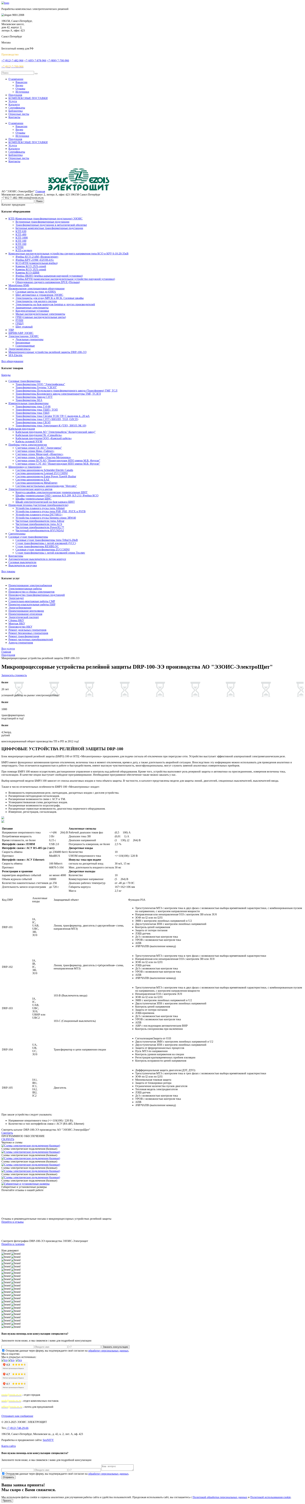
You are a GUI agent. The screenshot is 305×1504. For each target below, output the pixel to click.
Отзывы (20, 88)
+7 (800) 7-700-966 (58, 60)
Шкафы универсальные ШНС (34, 498)
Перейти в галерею (13, 1244)
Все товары (8, 571)
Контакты (14, 117)
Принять (7, 1500)
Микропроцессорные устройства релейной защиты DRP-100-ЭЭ (47, 352)
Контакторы (15, 555)
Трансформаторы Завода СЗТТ (34, 396)
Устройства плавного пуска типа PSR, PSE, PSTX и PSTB (51, 511)
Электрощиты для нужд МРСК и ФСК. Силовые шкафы (50, 298)
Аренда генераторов (20, 642)
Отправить (8, 1477)
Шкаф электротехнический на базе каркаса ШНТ (45, 501)
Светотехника (16, 533)
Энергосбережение (19, 607)
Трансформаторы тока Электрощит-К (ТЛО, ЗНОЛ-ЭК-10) (51, 425)
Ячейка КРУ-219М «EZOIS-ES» (35, 259)
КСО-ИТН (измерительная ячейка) (37, 263)
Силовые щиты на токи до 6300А (36, 291)
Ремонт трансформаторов (23, 636)
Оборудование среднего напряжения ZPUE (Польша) (48, 282)
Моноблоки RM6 (18, 285)
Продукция (15, 94)
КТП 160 (21, 243)
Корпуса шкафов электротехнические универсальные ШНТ (52, 492)
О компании (15, 79)
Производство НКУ (20, 626)
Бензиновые (23, 342)
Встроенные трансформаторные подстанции (42, 221)
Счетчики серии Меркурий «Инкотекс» (39, 454)
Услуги (12, 101)
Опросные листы (18, 114)
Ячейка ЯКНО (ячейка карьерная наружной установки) (49, 275)
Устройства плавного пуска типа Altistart (40, 508)
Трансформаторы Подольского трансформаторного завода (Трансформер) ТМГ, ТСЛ (66, 390)
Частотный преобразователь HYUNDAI (40, 530)
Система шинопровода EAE (32, 479)
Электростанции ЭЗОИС (23, 336)
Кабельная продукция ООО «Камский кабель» (44, 438)
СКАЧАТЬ (7, 1139)
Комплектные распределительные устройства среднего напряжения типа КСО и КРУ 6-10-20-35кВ (68, 253)
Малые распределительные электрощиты (40, 313)
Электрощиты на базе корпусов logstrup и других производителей (55, 304)
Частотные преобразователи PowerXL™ (40, 527)
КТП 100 (21, 240)
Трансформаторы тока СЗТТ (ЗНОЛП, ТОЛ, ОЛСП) (47, 419)
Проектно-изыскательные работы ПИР (31, 604)
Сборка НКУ (16, 620)
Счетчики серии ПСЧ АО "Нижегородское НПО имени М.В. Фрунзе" (58, 460)
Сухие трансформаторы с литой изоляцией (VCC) (46, 543)
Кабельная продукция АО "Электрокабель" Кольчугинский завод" (56, 431)
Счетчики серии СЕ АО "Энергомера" (39, 447)
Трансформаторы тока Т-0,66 (33, 406)
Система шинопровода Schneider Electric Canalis (44, 470)
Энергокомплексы (19, 348)
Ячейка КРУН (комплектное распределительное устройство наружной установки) (65, 278)
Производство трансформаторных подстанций (36, 594)
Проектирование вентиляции (26, 610)
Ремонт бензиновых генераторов (28, 633)
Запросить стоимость (14, 675)
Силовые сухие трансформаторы (28, 536)
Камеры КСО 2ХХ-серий (31, 266)
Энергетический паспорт (23, 617)
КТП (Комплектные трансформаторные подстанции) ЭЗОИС (45, 218)
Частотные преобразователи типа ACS (39, 524)
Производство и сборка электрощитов (31, 591)
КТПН (19, 247)
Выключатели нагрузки (22, 565)
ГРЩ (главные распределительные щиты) (41, 317)
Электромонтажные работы (25, 588)
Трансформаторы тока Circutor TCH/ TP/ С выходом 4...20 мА (53, 416)
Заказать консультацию (115, 1347)
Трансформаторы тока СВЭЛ (33, 422)
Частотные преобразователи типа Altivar (40, 520)
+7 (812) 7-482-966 (12, 60)
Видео (19, 85)
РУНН (19, 320)
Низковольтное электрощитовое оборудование (36, 288)
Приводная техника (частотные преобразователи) (38, 505)
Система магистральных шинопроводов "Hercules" (46, 485)
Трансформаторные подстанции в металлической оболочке (51, 224)
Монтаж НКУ (16, 623)
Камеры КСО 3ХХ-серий (31, 269)
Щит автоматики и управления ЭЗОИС (39, 294)
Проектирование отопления (25, 613)
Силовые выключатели (22, 562)
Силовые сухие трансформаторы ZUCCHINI (43, 549)
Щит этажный (24, 326)
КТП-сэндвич (24, 250)
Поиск (39, 201)
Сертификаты (16, 107)
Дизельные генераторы (29, 339)
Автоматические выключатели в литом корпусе (37, 559)
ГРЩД (19, 323)
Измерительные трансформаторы (28, 403)
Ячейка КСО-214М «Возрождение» (37, 256)
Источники (22, 91)
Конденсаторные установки (32, 310)
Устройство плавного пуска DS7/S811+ (39, 514)
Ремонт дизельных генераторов (27, 629)
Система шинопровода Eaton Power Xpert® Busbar (46, 476)
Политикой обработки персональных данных (220, 1497)
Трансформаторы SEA (29, 400)
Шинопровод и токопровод (24, 466)
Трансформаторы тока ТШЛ (32, 412)
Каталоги (14, 104)
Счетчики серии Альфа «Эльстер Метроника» (43, 457)
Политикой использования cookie (270, 1497)
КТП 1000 (22, 237)
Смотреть (7, 1132)
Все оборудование (12, 361)
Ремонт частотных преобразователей (30, 639)
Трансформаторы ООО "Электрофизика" (40, 384)
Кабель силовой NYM (29, 441)
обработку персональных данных (108, 1350)
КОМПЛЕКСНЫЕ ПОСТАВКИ (28, 98)
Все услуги (8, 648)
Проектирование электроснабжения (30, 585)
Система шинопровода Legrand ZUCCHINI (42, 473)
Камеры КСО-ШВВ (27, 272)
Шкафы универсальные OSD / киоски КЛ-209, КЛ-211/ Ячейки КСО (57, 495)
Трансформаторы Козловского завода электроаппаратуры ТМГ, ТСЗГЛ (58, 393)
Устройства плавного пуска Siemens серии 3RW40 (46, 517)
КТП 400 (21, 234)
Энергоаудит (16, 598)
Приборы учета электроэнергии (27, 444)
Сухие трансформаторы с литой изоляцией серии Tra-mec (50, 552)
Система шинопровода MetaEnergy (37, 482)
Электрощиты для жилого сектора (36, 301)
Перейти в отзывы (12, 1221)
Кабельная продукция (21, 428)
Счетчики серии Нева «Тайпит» (35, 450)
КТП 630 (21, 231)
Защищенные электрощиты (32, 307)
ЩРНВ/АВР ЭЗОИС (21, 332)
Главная (40, 191)
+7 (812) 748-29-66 (17, 1427)
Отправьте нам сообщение (17, 1415)
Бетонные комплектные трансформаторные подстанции (49, 228)
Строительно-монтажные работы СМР (31, 601)
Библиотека (15, 110)
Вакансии (21, 82)
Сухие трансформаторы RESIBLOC (37, 546)
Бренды (6, 375)
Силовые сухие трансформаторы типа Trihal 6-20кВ (47, 539)
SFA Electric (15, 355)
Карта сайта (8, 1445)
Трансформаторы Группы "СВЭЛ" (36, 387)
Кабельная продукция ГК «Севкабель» (39, 435)
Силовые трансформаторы (24, 381)
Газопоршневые (25, 345)
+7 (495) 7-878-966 (35, 60)
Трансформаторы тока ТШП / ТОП (37, 409)
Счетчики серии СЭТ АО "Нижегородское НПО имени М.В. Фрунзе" (58, 463)
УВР (11, 329)
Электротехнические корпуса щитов (30, 489)
